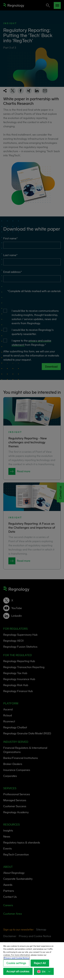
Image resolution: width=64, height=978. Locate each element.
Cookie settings (16, 963)
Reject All (40, 963)
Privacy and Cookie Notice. (16, 958)
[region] (32, 960)
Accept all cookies (18, 971)
